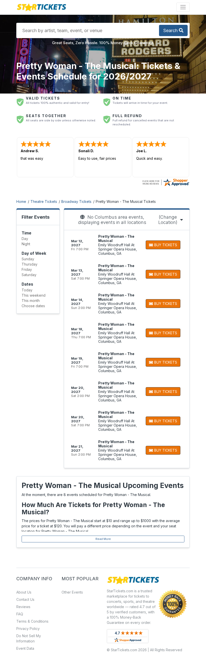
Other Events (72, 592)
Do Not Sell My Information (28, 638)
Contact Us (25, 599)
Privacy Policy (28, 628)
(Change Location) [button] (167, 219)
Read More (103, 539)
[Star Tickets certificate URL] (165, 182)
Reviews (23, 607)
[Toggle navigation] (183, 7)
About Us (23, 592)
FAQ (19, 614)
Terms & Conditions (32, 621)
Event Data (25, 648)
